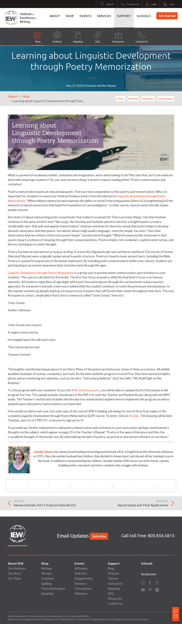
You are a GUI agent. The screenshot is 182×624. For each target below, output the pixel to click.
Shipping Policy (33, 619)
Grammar (47, 578)
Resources (118, 41)
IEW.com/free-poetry (85, 390)
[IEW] (20, 18)
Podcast (57, 41)
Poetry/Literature (53, 588)
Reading (133, 98)
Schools (144, 16)
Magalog (78, 41)
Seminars (80, 583)
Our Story (14, 573)
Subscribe (99, 536)
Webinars (80, 593)
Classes (113, 578)
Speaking (47, 593)
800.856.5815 (161, 535)
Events (85, 16)
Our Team (14, 578)
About (54, 16)
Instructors (115, 583)
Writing (46, 568)
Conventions (83, 588)
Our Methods (17, 568)
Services (104, 16)
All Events (81, 568)
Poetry (120, 98)
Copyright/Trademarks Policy (95, 619)
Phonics (46, 573)
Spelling (46, 583)
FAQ (97, 41)
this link (134, 416)
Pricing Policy (52, 619)
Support (124, 16)
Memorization (165, 98)
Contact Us (142, 41)
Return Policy (69, 619)
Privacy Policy (16, 619)
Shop (70, 16)
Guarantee (119, 619)
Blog (38, 41)
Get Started (167, 15)
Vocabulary (148, 98)
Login (145, 619)
